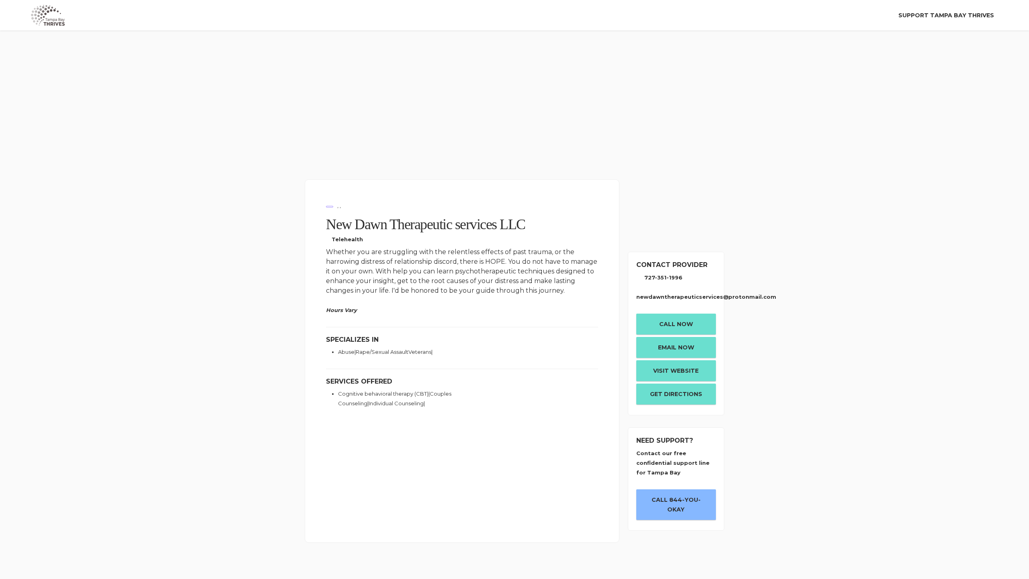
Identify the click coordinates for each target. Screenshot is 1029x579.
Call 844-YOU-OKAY (676, 504)
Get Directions (676, 394)
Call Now (676, 324)
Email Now (676, 347)
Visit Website (676, 370)
